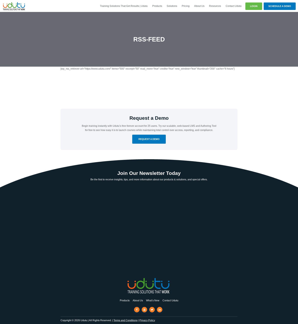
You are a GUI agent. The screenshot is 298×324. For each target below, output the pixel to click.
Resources (215, 6)
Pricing (186, 6)
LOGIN (253, 6)
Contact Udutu (234, 6)
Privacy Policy (147, 320)
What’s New (152, 300)
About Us (199, 6)
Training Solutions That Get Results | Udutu (124, 6)
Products (157, 6)
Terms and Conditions (125, 320)
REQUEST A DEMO (149, 139)
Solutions (172, 6)
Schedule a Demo (279, 6)
